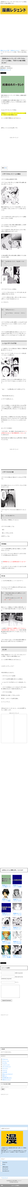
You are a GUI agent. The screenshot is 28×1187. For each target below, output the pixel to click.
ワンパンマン (5, 1068)
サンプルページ (5, 1170)
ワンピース (4, 1070)
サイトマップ (5, 1168)
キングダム (4, 1062)
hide (5, 167)
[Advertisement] (14, 34)
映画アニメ (4, 1075)
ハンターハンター (6, 1064)
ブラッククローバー (6, 1066)
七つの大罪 (4, 1072)
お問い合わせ (5, 1166)
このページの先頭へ (15, 1185)
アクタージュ (5, 1059)
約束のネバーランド (5, 69)
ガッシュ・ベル (5, 1061)
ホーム (3, 1164)
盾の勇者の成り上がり (7, 1077)
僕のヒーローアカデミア (7, 1074)
